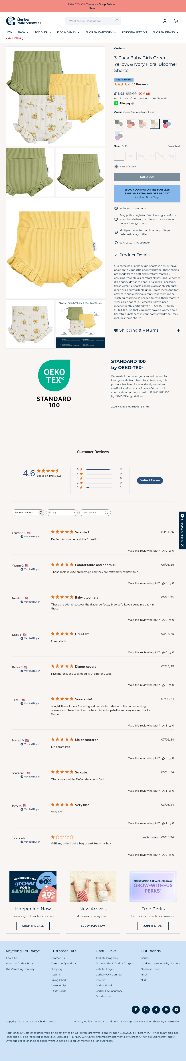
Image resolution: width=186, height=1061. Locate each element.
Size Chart (173, 146)
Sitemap (126, 1021)
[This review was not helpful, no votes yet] (170, 551)
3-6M (131, 157)
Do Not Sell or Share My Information (157, 1021)
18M (162, 157)
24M (171, 157)
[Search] (117, 21)
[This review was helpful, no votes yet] (163, 551)
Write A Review (150, 480)
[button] (182, 530)
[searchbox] (25, 513)
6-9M (142, 157)
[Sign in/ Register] (165, 21)
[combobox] (93, 21)
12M (152, 157)
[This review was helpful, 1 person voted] (163, 726)
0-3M (120, 157)
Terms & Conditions (106, 1021)
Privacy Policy (83, 1021)
